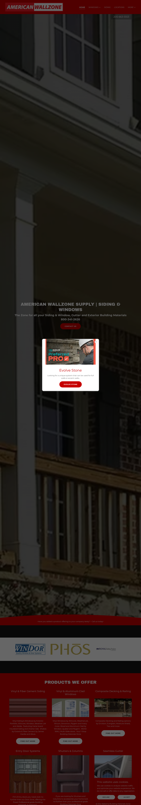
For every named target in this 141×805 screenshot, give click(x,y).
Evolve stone (70, 384)
